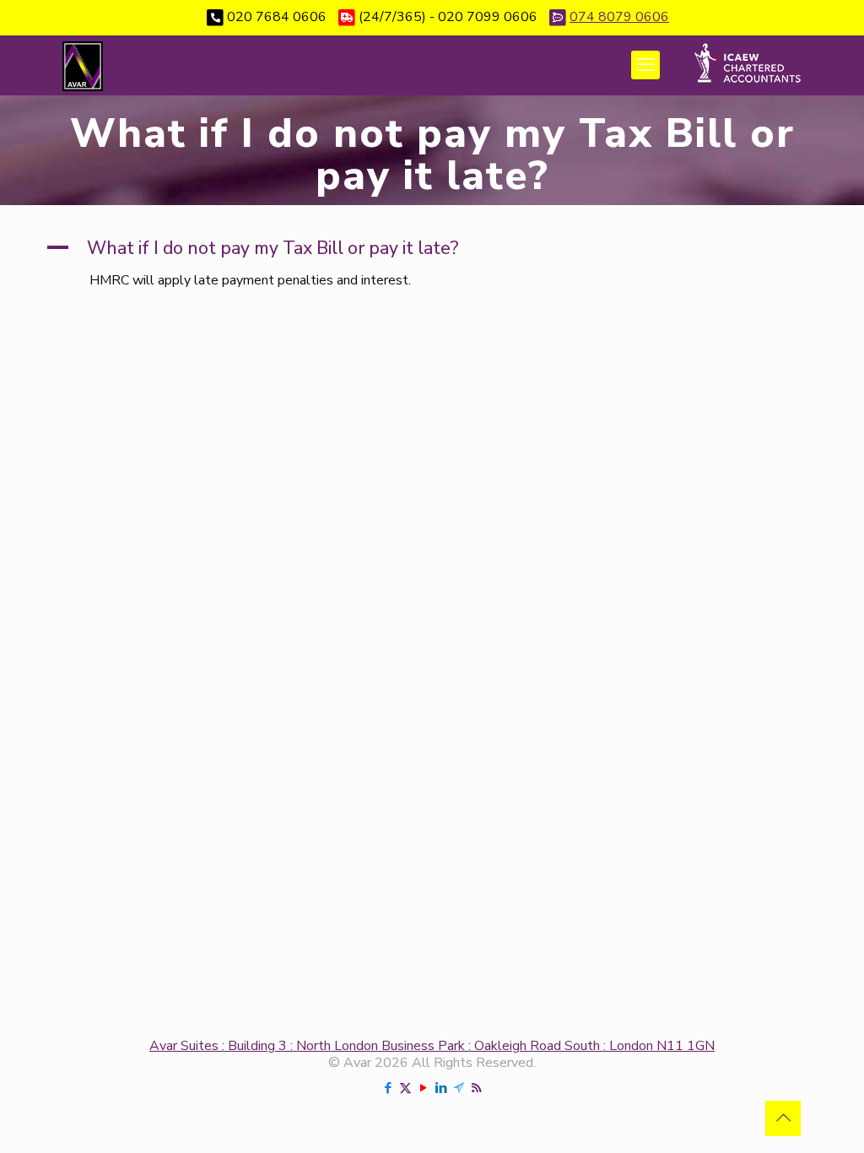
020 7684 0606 (277, 17)
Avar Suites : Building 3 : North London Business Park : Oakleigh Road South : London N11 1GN (432, 1046)
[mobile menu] (645, 65)
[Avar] (82, 65)
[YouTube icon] (423, 1088)
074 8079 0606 (619, 17)
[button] (431, 248)
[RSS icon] (476, 1088)
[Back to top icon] (783, 1118)
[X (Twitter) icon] (405, 1088)
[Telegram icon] (458, 1088)
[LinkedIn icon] (441, 1088)
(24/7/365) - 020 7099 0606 (448, 17)
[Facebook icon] (387, 1088)
